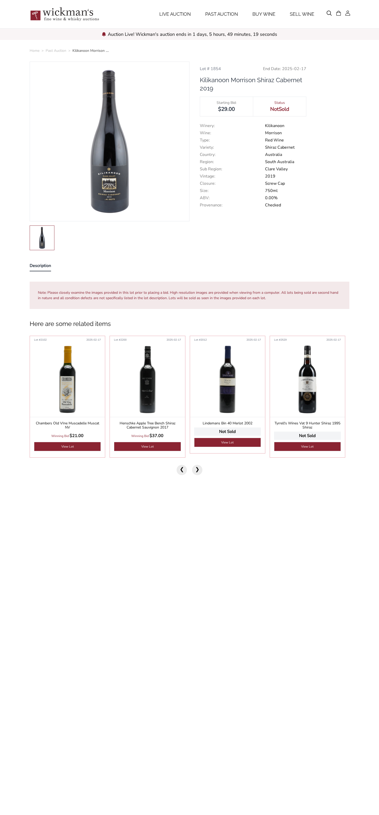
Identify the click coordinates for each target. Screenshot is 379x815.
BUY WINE (263, 14)
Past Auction (56, 50)
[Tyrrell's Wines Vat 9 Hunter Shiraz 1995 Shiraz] (307, 379)
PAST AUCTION (221, 14)
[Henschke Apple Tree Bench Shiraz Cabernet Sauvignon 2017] (147, 379)
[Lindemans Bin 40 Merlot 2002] (227, 379)
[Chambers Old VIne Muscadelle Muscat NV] (67, 379)
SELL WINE (302, 14)
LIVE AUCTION (175, 14)
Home (34, 50)
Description (40, 265)
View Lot (67, 446)
